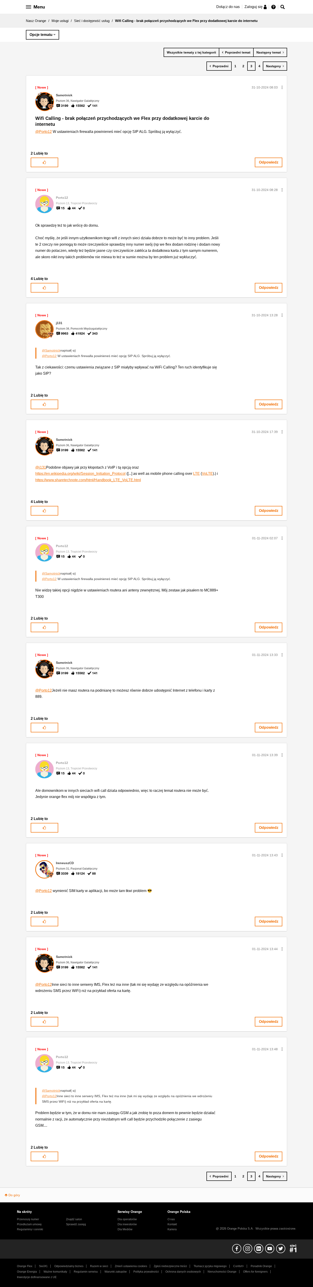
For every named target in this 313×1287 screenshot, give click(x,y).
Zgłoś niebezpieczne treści (170, 1266)
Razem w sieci (99, 1266)
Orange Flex (24, 1266)
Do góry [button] (14, 1195)
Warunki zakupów (115, 1271)
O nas (171, 1219)
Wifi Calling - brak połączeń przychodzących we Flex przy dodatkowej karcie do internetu (122, 121)
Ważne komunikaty (55, 1271)
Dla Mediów (125, 1229)
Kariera (172, 1229)
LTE (196, 474)
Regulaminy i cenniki (30, 1229)
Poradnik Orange (261, 1266)
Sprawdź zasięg (76, 1224)
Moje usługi (60, 21)
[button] (282, 87)
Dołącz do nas (228, 7)
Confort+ (238, 1266)
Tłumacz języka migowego (210, 1266)
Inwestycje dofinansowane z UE (37, 1277)
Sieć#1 (43, 1266)
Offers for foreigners (255, 1271)
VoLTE (207, 474)
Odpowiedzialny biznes (68, 1266)
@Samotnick (51, 350)
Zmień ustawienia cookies (131, 1266)
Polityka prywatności (146, 1271)
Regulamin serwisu (86, 1271)
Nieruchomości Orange (222, 1271)
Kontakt (172, 1224)
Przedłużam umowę (29, 1224)
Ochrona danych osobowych (183, 1271)
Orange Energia (27, 1271)
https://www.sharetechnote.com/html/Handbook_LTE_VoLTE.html (88, 480)
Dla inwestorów (127, 1224)
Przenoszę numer (28, 1219)
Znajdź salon (74, 1219)
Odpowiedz (268, 162)
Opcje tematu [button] (41, 35)
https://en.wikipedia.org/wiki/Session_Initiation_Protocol (80, 474)
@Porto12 (43, 132)
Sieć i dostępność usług (92, 21)
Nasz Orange (36, 21)
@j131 (40, 467)
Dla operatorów (127, 1219)
